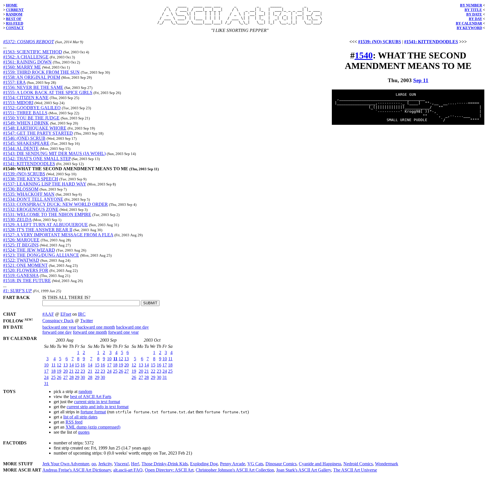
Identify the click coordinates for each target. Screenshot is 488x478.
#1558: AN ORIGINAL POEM (31, 77)
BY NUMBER (471, 5)
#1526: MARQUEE (21, 239)
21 (71, 371)
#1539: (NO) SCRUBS (24, 173)
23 (82, 371)
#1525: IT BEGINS (21, 245)
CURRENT (15, 10)
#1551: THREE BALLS (25, 112)
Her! (135, 463)
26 (59, 377)
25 (53, 377)
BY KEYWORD (469, 28)
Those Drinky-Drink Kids (164, 463)
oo (93, 463)
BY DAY (475, 19)
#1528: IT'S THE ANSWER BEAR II (37, 229)
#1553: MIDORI (18, 102)
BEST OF (13, 19)
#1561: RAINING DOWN (27, 62)
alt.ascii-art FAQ (128, 470)
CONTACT (15, 28)
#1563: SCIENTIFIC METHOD (32, 51)
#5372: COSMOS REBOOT (28, 41)
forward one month (90, 332)
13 (65, 365)
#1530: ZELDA (17, 219)
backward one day (132, 327)
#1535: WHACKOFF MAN (29, 194)
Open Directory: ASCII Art (169, 470)
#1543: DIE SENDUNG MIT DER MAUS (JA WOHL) (54, 153)
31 (46, 383)
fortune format (93, 411)
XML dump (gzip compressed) (93, 427)
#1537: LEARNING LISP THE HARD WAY (44, 184)
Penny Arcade (232, 463)
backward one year (59, 327)
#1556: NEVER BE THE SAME (33, 87)
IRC (82, 314)
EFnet (65, 314)
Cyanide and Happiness (320, 463)
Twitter (86, 320)
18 (53, 371)
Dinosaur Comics (281, 463)
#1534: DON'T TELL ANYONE (33, 199)
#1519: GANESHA (21, 275)
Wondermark (386, 463)
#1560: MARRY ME (22, 67)
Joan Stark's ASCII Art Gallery (303, 470)
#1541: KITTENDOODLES (29, 163)
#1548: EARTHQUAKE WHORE (34, 128)
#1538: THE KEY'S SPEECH (30, 178)
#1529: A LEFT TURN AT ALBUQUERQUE (45, 224)
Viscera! (121, 463)
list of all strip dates (80, 416)
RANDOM (14, 14)
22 (77, 371)
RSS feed (74, 422)
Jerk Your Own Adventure (65, 463)
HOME (12, 5)
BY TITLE (473, 10)
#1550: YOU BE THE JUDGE (31, 117)
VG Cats (255, 463)
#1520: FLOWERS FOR (25, 270)
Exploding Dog (204, 463)
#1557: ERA (14, 82)
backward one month (96, 327)
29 (77, 377)
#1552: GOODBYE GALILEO (32, 107)
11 (53, 365)
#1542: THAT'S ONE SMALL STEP (37, 158)
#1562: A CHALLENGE (26, 56)
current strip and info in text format (97, 406)
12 (59, 365)
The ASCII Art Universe (355, 470)
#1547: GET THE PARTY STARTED (38, 133)
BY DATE (474, 14)
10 (46, 365)
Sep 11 (420, 80)
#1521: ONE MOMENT (25, 265)
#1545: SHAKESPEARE (26, 143)
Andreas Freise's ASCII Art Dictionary (76, 470)
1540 (364, 55)
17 (46, 371)
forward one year (123, 332)
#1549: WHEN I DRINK (26, 123)
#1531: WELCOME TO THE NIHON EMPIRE (47, 214)
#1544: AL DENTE (21, 148)
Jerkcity (105, 463)
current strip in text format (97, 401)
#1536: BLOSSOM (20, 189)
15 (77, 365)
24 (46, 377)
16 (82, 365)
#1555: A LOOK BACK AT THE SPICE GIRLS (47, 92)
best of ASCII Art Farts (90, 396)
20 (65, 371)
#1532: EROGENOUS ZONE (30, 209)
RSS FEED (14, 23)
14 (71, 365)
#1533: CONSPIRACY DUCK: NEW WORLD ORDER (55, 204)
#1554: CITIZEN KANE (26, 97)
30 (82, 377)
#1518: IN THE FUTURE (27, 280)
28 (71, 377)
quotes (84, 432)
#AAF (48, 314)
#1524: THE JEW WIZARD (29, 250)
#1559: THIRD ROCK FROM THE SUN (41, 72)
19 (59, 371)
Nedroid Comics (358, 463)
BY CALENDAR (469, 23)
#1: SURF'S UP (17, 290)
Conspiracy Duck (58, 320)
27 (65, 377)
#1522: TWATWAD (21, 260)
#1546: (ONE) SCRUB (24, 138)
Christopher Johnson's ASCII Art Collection (235, 470)
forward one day (57, 332)
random (85, 391)
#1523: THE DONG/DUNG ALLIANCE (41, 255)
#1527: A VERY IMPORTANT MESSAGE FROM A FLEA (58, 234)
